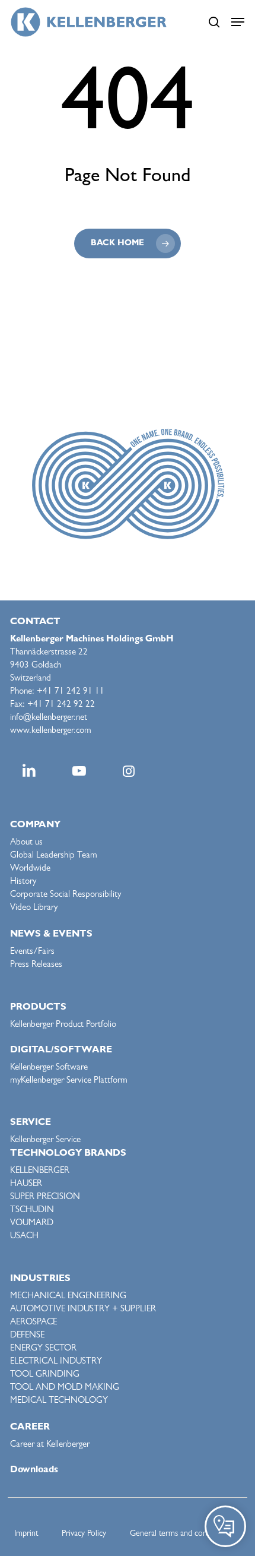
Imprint (26, 1534)
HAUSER (26, 1184)
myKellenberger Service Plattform (69, 1081)
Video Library (34, 908)
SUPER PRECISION (45, 1197)
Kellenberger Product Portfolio (63, 1025)
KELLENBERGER (39, 1171)
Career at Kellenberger (50, 1445)
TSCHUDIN (32, 1210)
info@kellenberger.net (48, 718)
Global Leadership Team (53, 856)
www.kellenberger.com (50, 731)
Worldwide (30, 869)
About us (26, 843)
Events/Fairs (32, 952)
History (23, 882)
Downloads (34, 1470)
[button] (237, 22)
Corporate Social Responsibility (65, 895)
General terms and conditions (179, 1534)
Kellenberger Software (49, 1068)
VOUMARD (31, 1223)
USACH (24, 1236)
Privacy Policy (84, 1534)
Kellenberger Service (45, 1140)
